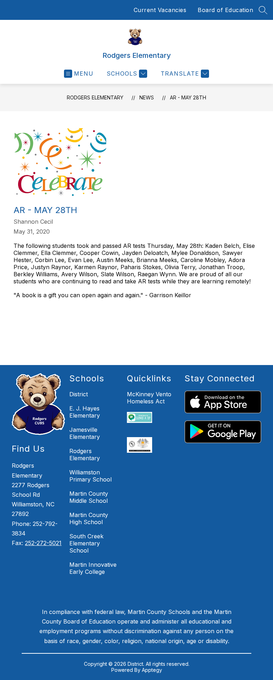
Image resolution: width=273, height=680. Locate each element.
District (78, 394)
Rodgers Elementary (95, 97)
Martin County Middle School (88, 497)
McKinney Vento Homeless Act (149, 398)
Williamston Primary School (90, 476)
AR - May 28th (188, 97)
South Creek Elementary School (86, 543)
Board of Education (225, 9)
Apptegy (152, 670)
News (146, 97)
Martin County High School (88, 518)
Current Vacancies (160, 9)
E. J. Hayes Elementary (84, 412)
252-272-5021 (43, 542)
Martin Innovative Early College (93, 568)
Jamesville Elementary (84, 433)
